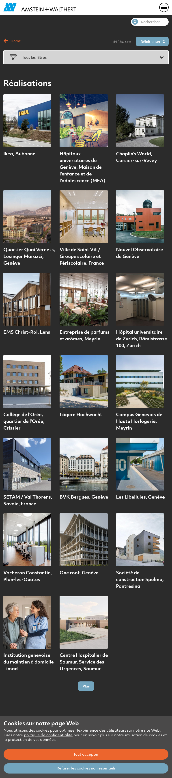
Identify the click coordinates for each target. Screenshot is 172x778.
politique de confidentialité (48, 735)
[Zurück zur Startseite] (39, 7)
